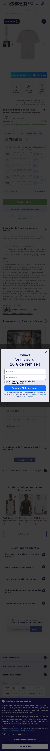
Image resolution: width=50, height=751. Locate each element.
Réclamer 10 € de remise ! (25, 388)
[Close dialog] (46, 352)
